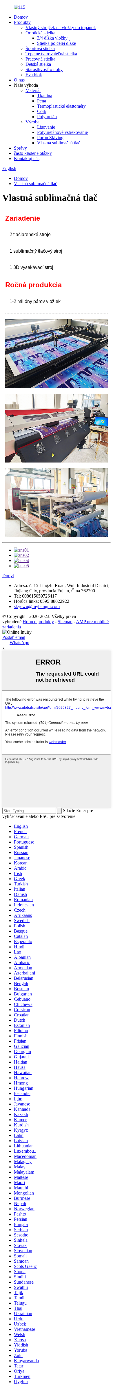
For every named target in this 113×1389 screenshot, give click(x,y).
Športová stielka (40, 48)
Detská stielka (38, 64)
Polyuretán (47, 116)
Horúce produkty (38, 621)
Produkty (22, 22)
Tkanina (44, 95)
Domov (21, 17)
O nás (19, 79)
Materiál (33, 90)
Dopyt (8, 575)
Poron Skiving (50, 137)
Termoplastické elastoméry (61, 106)
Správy (20, 148)
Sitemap (65, 621)
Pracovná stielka (40, 58)
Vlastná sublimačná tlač (58, 142)
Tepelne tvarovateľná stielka (51, 53)
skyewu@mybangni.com (37, 606)
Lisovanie (46, 127)
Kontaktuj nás (26, 158)
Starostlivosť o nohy (44, 69)
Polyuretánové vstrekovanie (62, 132)
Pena (41, 100)
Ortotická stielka (40, 32)
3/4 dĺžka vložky (52, 38)
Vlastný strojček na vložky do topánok (60, 27)
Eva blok (33, 74)
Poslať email (13, 637)
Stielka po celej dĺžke (56, 43)
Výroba (32, 121)
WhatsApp (19, 642)
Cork (41, 111)
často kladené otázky (33, 153)
